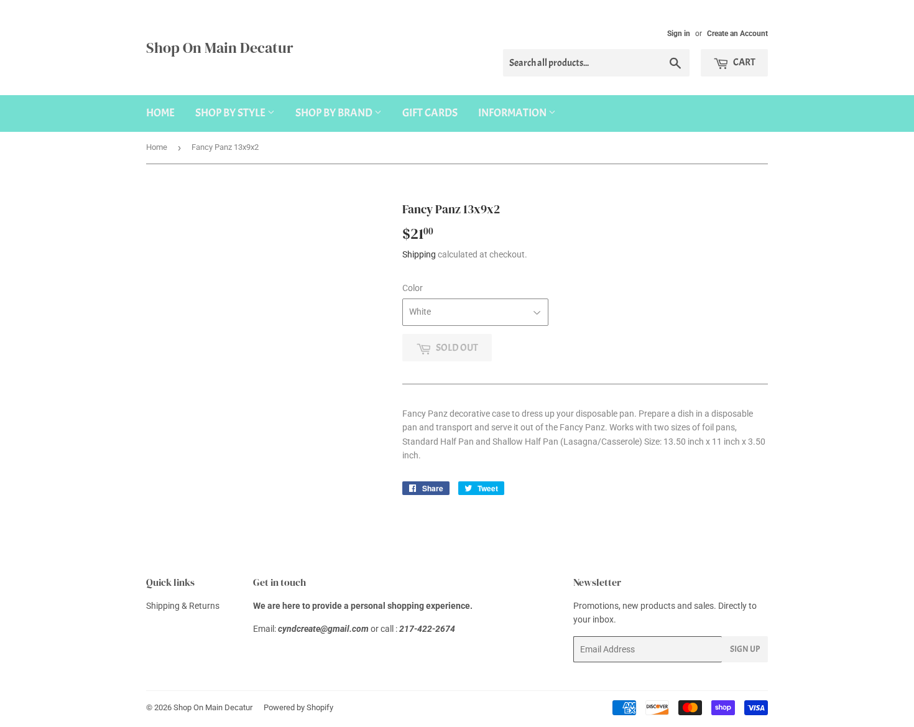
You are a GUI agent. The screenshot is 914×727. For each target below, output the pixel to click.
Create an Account (737, 33)
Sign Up (745, 649)
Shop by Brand (334, 113)
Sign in (678, 33)
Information (513, 113)
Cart (743, 62)
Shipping (419, 254)
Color (412, 288)
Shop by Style (231, 113)
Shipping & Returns (182, 606)
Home (160, 113)
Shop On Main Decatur (219, 47)
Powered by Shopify (298, 707)
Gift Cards (430, 113)
